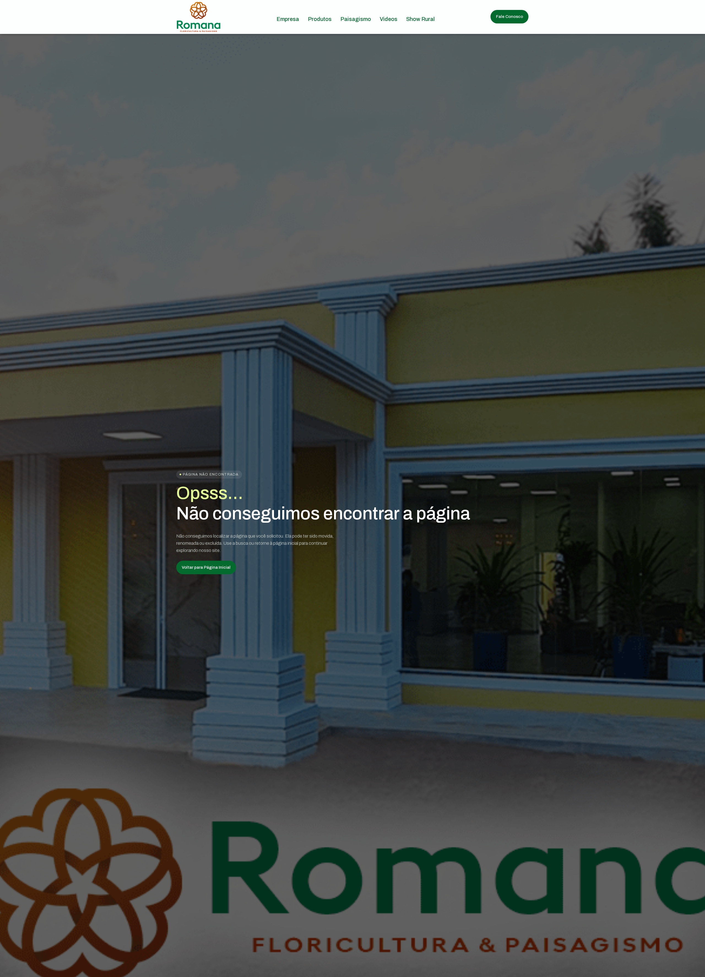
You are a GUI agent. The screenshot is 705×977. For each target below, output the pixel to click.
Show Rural (420, 19)
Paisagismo (355, 19)
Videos (388, 19)
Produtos (320, 19)
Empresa (287, 19)
